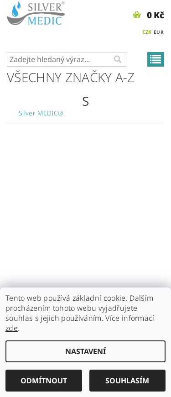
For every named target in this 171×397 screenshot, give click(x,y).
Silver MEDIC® (41, 113)
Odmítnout (44, 381)
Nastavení (85, 351)
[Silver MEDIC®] (36, 12)
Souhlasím (127, 381)
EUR (159, 32)
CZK (147, 31)
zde (11, 328)
